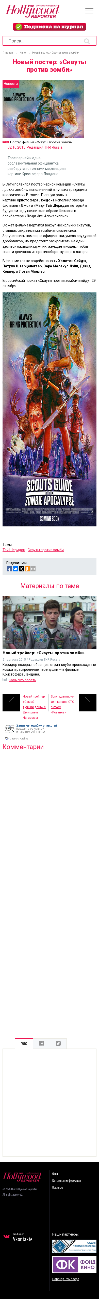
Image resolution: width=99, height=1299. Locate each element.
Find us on (22, 1238)
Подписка (57, 1188)
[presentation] (24, 1044)
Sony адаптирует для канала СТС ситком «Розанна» (63, 703)
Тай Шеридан (14, 550)
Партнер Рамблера (65, 1279)
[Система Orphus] (33, 740)
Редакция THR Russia (44, 147)
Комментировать (22, 680)
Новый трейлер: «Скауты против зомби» (44, 653)
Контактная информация (66, 1181)
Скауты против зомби (46, 550)
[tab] (24, 1043)
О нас (55, 1174)
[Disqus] (49, 819)
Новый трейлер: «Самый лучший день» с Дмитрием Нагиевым (34, 703)
